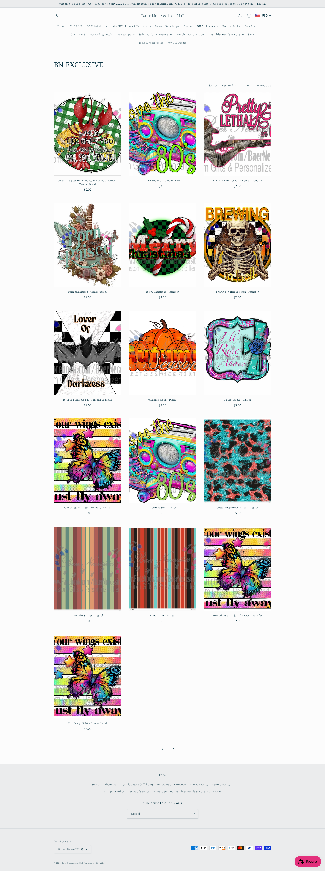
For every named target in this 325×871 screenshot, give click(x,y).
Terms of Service (139, 791)
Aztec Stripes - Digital (163, 615)
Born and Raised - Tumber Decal (87, 291)
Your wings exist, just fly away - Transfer (237, 615)
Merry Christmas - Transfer (162, 291)
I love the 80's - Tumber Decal (162, 180)
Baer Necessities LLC (72, 863)
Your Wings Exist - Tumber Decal (87, 723)
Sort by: (213, 85)
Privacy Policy (199, 784)
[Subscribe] (193, 814)
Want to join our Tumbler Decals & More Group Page (187, 791)
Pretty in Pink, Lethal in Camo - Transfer (237, 180)
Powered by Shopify (94, 863)
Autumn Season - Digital (163, 399)
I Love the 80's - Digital (162, 507)
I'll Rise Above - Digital (237, 399)
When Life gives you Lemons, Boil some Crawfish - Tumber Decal (87, 182)
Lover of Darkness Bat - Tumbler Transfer (87, 399)
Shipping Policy (114, 791)
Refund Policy (221, 784)
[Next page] (173, 748)
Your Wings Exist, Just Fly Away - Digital (88, 507)
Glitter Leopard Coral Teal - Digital (237, 507)
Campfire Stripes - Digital (87, 615)
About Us (110, 784)
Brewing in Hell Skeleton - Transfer (237, 291)
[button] (58, 15)
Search (96, 784)
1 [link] (152, 748)
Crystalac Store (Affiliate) (136, 784)
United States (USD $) (70, 849)
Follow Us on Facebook (171, 784)
